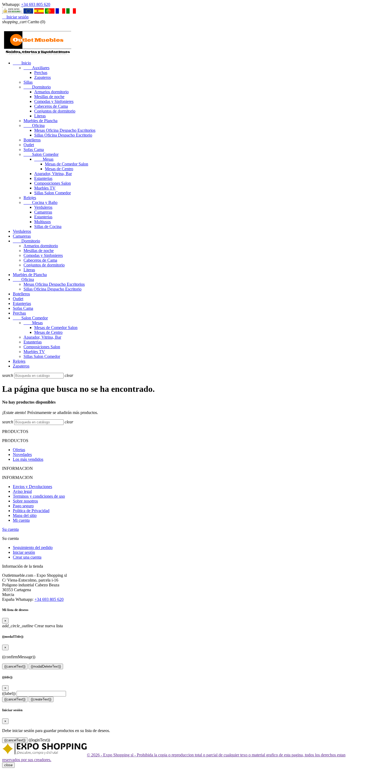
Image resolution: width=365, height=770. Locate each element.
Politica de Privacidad (31, 510)
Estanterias (43, 178)
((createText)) (41, 699)
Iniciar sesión (24, 552)
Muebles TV (45, 188)
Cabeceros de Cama (51, 106)
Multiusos (42, 221)
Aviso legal (22, 491)
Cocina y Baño (40, 202)
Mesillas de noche (49, 96)
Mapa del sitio (25, 515)
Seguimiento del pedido (33, 547)
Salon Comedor (41, 154)
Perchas (40, 72)
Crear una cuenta (27, 557)
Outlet (29, 144)
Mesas (43, 159)
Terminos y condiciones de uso (39, 496)
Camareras (43, 212)
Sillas (28, 82)
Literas (40, 116)
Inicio (22, 63)
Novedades (22, 454)
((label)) (8, 693)
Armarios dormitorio (51, 92)
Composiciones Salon (52, 183)
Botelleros (32, 140)
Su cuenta (10, 529)
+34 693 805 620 (35, 4)
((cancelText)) (14, 666)
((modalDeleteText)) (46, 666)
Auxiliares (36, 67)
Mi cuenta (21, 520)
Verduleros (43, 207)
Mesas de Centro (59, 169)
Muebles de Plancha (40, 120)
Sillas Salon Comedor (52, 193)
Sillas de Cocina (47, 226)
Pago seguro (23, 506)
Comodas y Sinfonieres (53, 101)
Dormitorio (37, 87)
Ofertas (19, 449)
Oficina (34, 125)
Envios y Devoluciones (32, 486)
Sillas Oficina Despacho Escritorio (63, 135)
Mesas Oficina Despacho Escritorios (64, 130)
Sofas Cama (34, 149)
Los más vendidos (28, 459)
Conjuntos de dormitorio (54, 111)
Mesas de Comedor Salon (66, 164)
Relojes (30, 197)
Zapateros (42, 77)
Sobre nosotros (25, 501)
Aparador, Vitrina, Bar (53, 173)
